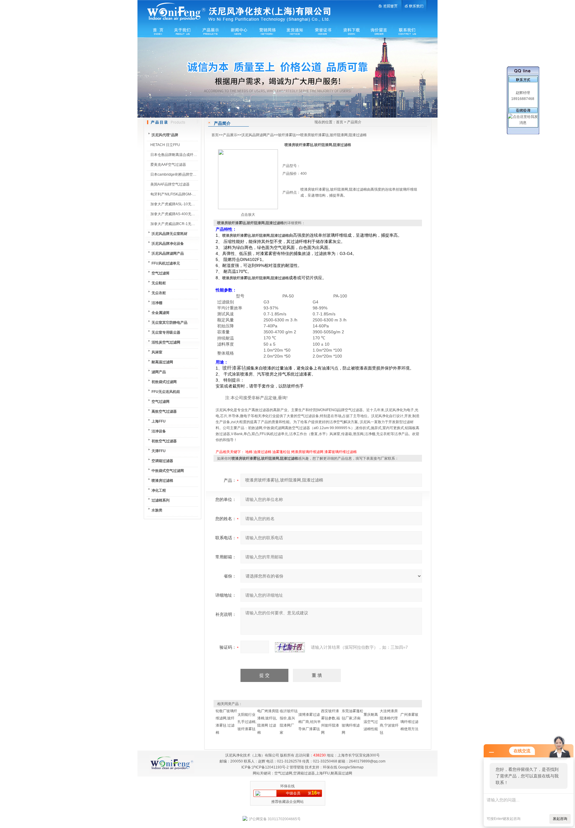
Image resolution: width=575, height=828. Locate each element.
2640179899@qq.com (367, 761)
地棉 (248, 452)
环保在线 (330, 767)
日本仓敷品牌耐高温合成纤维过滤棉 (179, 155)
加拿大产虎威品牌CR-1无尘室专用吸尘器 (183, 224)
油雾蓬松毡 (281, 452)
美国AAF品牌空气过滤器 (170, 184)
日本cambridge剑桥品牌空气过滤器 (178, 174)
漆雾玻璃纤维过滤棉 (340, 452)
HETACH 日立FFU (165, 145)
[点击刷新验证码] (290, 647)
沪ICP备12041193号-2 (270, 767)
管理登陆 (297, 767)
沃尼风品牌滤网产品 (257, 135)
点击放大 (248, 214)
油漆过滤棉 (262, 452)
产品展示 (230, 135)
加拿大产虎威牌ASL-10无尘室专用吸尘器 (183, 204)
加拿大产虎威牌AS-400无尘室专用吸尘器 (183, 214)
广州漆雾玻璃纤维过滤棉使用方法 (409, 721)
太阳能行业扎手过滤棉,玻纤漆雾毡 (246, 721)
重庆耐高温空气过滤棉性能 (371, 721)
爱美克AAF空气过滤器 (168, 164)
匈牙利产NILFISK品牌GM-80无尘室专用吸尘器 (187, 194)
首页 (339, 122)
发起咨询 (560, 819)
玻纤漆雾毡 (287, 135)
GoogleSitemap (351, 767)
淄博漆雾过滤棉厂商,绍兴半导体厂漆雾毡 (309, 721)
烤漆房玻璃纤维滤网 (307, 452)
